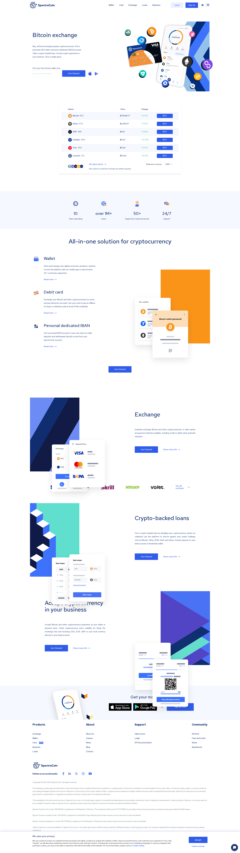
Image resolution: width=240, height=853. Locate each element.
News (88, 743)
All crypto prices (96, 164)
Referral (195, 734)
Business (156, 5)
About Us (90, 734)
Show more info (170, 449)
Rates (194, 743)
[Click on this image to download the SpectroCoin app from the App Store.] (90, 73)
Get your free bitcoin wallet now (46, 68)
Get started (73, 73)
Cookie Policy (138, 846)
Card (121, 5)
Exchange (132, 5)
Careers (89, 738)
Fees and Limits (199, 738)
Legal (137, 738)
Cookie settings (198, 846)
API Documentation (143, 743)
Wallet (111, 5)
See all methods (180, 487)
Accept (198, 840)
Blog (88, 747)
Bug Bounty (197, 747)
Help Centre (140, 734)
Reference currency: (154, 164)
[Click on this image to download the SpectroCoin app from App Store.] (120, 707)
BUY (165, 115)
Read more (49, 279)
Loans (144, 5)
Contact (89, 752)
